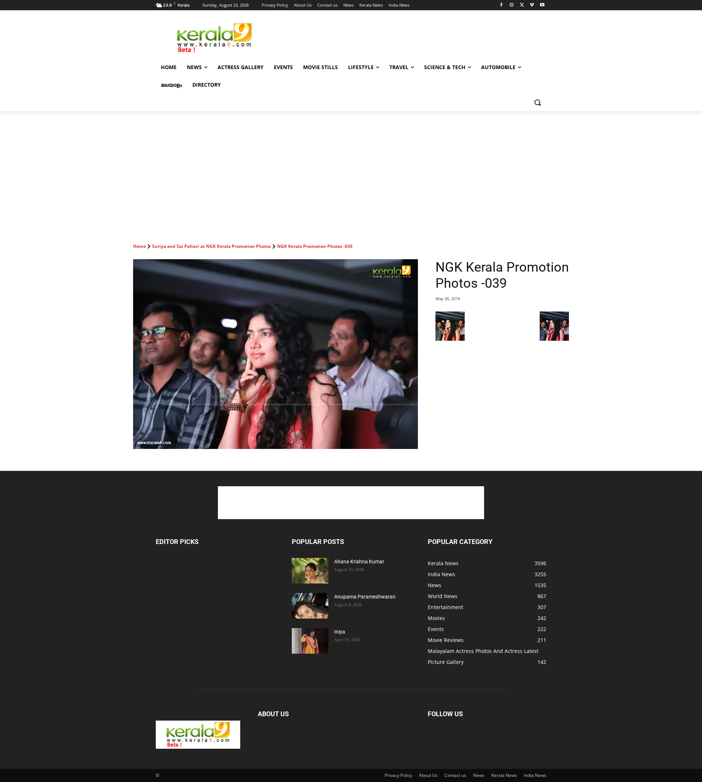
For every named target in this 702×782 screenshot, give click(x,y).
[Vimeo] (532, 5)
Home (139, 246)
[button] (537, 102)
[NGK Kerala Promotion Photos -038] (450, 339)
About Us (428, 775)
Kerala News (504, 775)
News (478, 775)
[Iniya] (310, 641)
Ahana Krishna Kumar (359, 561)
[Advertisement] (406, 36)
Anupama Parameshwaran (365, 597)
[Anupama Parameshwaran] (310, 606)
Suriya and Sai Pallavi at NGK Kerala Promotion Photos (211, 246)
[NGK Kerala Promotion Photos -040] (554, 339)
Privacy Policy (398, 775)
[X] (522, 5)
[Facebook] (501, 5)
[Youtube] (542, 5)
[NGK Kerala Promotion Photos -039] (275, 354)
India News (535, 775)
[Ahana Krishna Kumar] (310, 570)
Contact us (455, 775)
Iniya (339, 632)
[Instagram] (511, 5)
